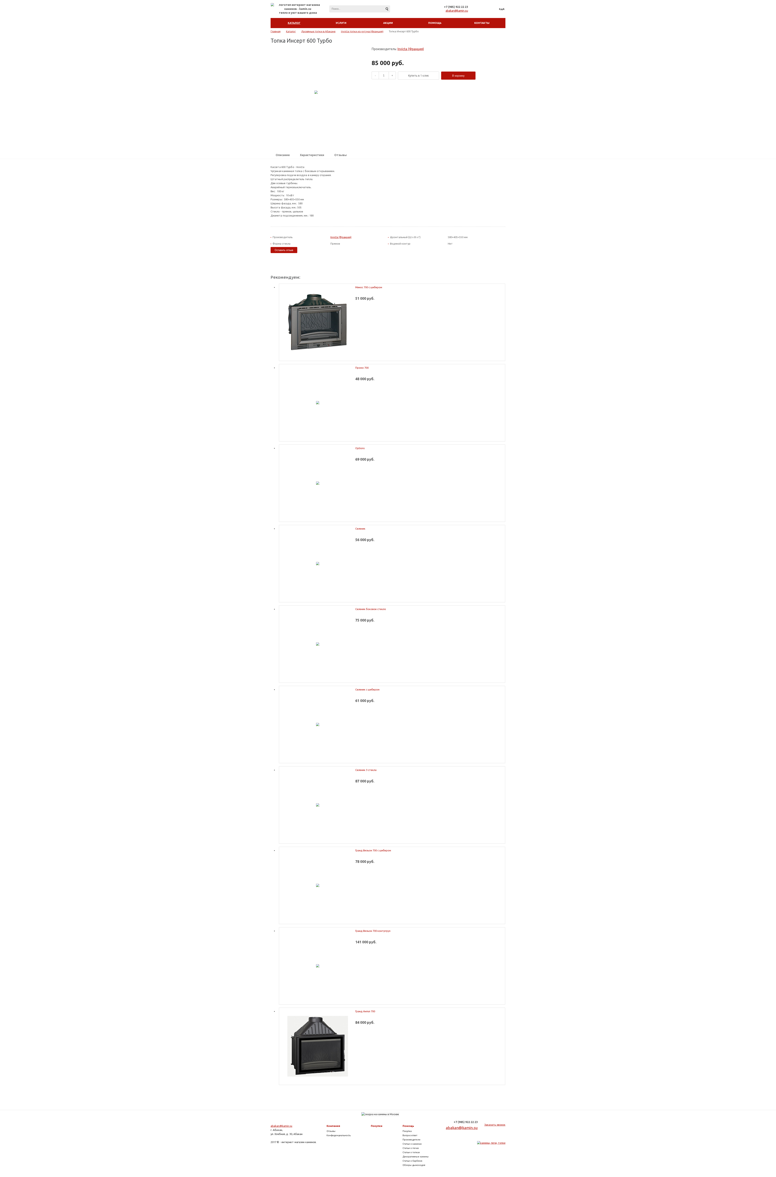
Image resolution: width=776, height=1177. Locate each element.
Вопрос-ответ (410, 1135)
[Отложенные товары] (486, 9)
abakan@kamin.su (457, 10)
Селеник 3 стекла (365, 769)
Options (360, 448)
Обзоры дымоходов (414, 1165)
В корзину (458, 75)
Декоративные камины (416, 1156)
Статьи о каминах (412, 1144)
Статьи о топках (411, 1152)
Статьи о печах (411, 1148)
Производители (411, 1139)
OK (710, 1166)
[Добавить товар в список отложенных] (488, 75)
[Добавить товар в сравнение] (482, 75)
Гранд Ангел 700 (365, 1011)
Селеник (360, 528)
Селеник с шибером (367, 689)
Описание (283, 155)
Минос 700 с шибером (368, 287)
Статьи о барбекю (412, 1161)
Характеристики (312, 155)
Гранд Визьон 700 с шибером (373, 850)
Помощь (408, 1125)
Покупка (407, 1131)
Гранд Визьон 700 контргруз (372, 930)
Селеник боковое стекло (370, 609)
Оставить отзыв (284, 250)
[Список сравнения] (478, 9)
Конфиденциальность (339, 1135)
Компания (333, 1125)
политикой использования (714, 1154)
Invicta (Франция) (410, 49)
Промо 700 (362, 367)
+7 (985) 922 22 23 (456, 6)
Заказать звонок (494, 1124)
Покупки (376, 1125)
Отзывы (340, 155)
